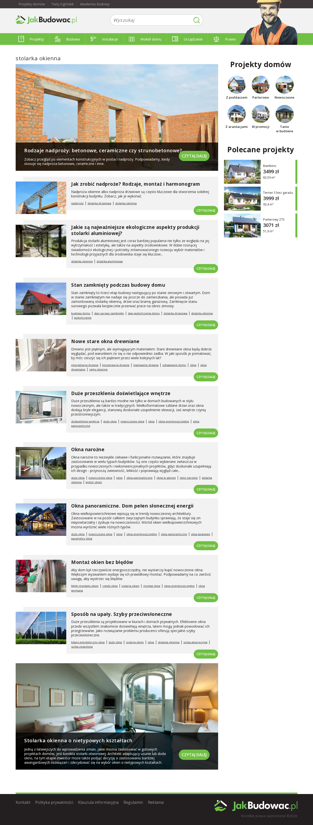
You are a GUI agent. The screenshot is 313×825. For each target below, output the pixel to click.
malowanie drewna (145, 365)
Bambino (269, 165)
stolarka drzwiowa (99, 203)
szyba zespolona (82, 646)
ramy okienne (98, 369)
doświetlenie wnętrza (85, 421)
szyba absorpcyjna (195, 642)
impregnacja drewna (84, 365)
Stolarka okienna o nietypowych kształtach (78, 740)
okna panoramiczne (139, 477)
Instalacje (110, 39)
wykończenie (82, 317)
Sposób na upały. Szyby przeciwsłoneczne (121, 614)
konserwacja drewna (115, 365)
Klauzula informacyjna (98, 802)
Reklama (156, 802)
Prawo (230, 39)
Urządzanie (193, 39)
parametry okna (81, 538)
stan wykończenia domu (144, 313)
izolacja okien (130, 586)
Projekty (37, 39)
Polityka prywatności (54, 802)
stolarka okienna (126, 203)
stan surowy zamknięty (109, 313)
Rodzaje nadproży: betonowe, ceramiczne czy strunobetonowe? (103, 150)
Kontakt (23, 802)
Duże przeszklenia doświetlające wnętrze (121, 393)
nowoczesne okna (132, 421)
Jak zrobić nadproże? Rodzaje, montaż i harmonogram (135, 184)
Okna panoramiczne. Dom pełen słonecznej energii (132, 506)
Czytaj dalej (194, 156)
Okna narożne (87, 449)
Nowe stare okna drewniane (105, 341)
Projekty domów (32, 4)
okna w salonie (166, 477)
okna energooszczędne (173, 421)
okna (193, 365)
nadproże (77, 203)
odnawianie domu (174, 365)
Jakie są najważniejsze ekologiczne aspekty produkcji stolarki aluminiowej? (135, 230)
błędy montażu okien (85, 586)
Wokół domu (150, 39)
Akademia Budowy (95, 4)
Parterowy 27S (274, 219)
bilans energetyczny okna (88, 642)
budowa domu (80, 313)
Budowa (73, 39)
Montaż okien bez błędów (102, 562)
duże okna (110, 421)
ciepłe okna (110, 586)
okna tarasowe (200, 534)
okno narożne (189, 477)
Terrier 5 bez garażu (278, 192)
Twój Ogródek (62, 4)
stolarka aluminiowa (110, 261)
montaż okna (151, 586)
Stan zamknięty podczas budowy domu (118, 285)
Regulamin (133, 802)
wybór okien (94, 482)
